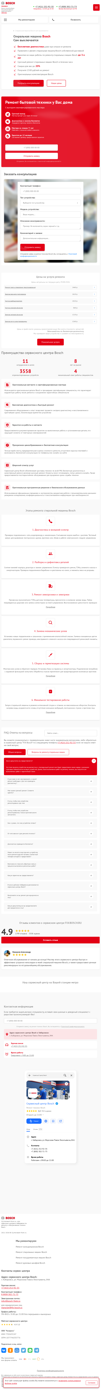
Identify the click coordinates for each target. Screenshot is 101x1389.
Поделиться (3, 1350)
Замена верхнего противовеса (15, 294)
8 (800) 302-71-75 (9, 1294)
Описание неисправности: (32, 221)
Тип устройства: (27, 197)
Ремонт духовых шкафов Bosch (30, 1263)
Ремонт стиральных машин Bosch (31, 1252)
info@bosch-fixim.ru (10, 1301)
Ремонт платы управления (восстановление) (20, 287)
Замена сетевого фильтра (14, 315)
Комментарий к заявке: (31, 233)
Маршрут (36, 1121)
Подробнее (50, 607)
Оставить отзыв (50, 940)
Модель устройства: (29, 209)
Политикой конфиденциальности (72, 1026)
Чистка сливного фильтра (14, 308)
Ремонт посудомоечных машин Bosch (33, 1257)
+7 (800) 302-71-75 (68, 6)
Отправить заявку (32, 156)
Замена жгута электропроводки (16, 321)
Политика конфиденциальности (50, 1370)
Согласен (91, 1383)
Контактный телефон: (30, 185)
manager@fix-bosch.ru (11, 1307)
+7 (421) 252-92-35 (44, 6)
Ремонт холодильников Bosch (30, 1246)
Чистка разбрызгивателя (13, 301)
